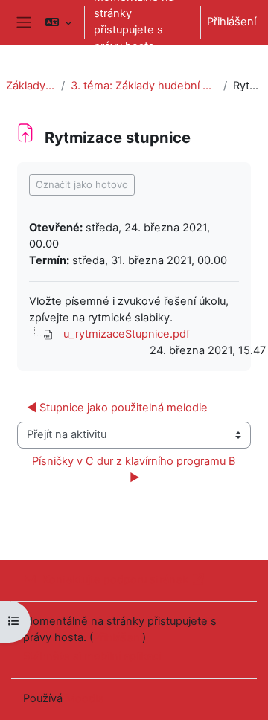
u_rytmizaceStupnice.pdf (126, 334)
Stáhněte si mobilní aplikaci (92, 656)
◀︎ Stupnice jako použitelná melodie (117, 407)
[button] (58, 22)
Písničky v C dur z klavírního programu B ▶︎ (135, 469)
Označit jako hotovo (82, 184)
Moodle (85, 698)
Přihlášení (231, 21)
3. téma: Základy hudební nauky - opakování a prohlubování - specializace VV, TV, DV (144, 85)
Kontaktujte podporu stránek (115, 579)
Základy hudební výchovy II (30, 85)
